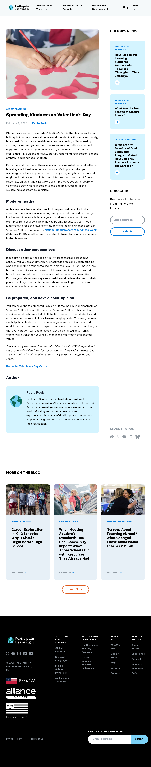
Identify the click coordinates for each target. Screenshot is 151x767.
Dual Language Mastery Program (90, 648)
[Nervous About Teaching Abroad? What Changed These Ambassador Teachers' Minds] (123, 499)
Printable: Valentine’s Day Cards (26, 366)
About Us (135, 8)
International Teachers (44, 8)
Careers (115, 668)
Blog (125, 7)
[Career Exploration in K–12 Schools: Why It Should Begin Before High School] (28, 499)
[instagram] (19, 653)
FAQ (134, 673)
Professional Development (100, 8)
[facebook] (13, 653)
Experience (138, 654)
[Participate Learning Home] (19, 8)
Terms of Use (38, 739)
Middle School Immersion (61, 669)
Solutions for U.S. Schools (73, 8)
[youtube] (31, 653)
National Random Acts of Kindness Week (71, 230)
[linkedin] (25, 653)
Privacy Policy (14, 739)
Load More (75, 589)
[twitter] (7, 653)
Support (136, 659)
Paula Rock (39, 123)
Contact (115, 673)
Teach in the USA (137, 638)
